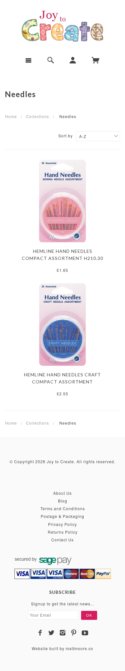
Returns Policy (63, 532)
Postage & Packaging (62, 516)
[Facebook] (40, 633)
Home (11, 116)
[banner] (62, 26)
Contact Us (62, 539)
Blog (62, 500)
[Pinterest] (74, 633)
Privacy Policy (62, 524)
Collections (37, 116)
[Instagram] (62, 633)
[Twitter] (51, 633)
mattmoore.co (79, 648)
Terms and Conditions (62, 508)
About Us (62, 493)
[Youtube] (85, 633)
